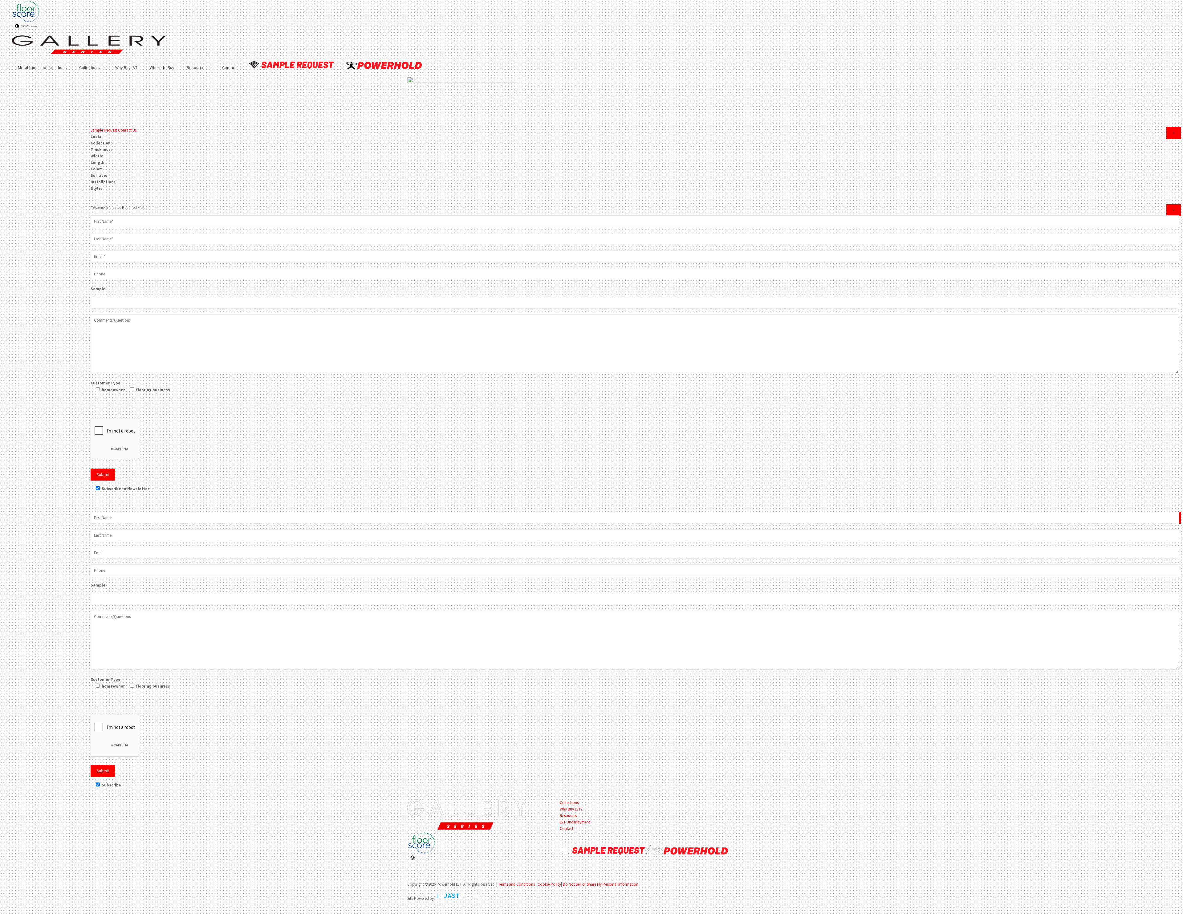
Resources (568, 815)
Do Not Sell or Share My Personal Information (600, 884)
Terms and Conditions (516, 884)
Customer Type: (106, 383)
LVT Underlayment (575, 822)
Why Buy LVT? (571, 809)
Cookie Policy (549, 884)
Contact (566, 828)
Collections (569, 802)
